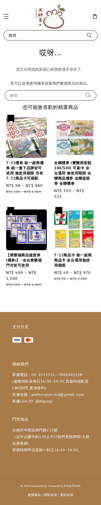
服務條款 (34, 495)
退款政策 (67, 495)
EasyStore (72, 486)
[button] (6, 16)
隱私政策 (50, 495)
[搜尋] (89, 35)
